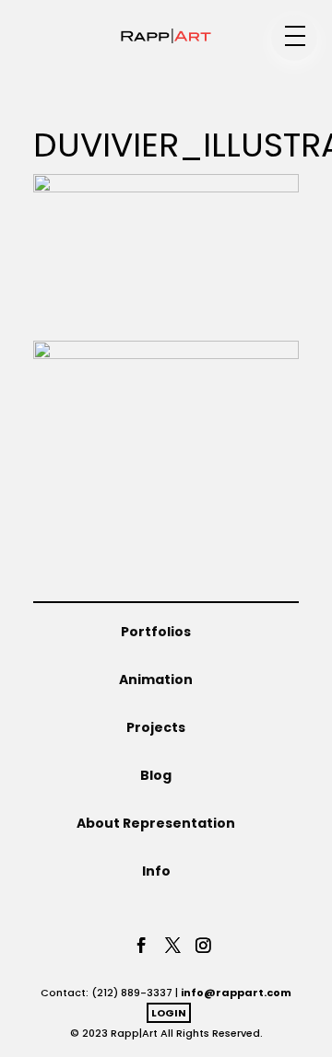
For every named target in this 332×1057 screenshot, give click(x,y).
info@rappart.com (236, 992)
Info (156, 871)
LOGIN (168, 1012)
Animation (156, 679)
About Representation (156, 823)
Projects (155, 727)
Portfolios (156, 631)
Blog (156, 775)
